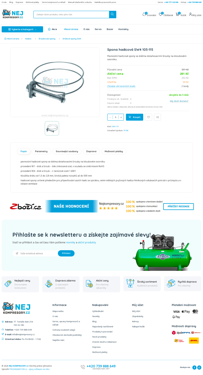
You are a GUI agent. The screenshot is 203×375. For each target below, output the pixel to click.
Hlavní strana (71, 29)
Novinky (96, 316)
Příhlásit (66, 253)
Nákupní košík (138, 326)
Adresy (135, 321)
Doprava (19, 2)
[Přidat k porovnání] (157, 117)
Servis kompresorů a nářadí (53, 2)
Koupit (136, 117)
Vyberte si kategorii (22, 29)
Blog (11, 2)
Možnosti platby (32, 2)
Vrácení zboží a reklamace (104, 341)
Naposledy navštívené (102, 326)
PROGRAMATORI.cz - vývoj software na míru (29, 369)
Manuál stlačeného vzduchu (80, 2)
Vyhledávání (97, 311)
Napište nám (58, 340)
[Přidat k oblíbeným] (148, 117)
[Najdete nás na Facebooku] (194, 367)
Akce (54, 29)
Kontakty (123, 29)
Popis (24, 151)
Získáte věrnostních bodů (121, 86)
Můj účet (136, 311)
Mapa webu (58, 311)
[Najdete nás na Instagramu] (199, 367)
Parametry (41, 151)
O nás (4, 2)
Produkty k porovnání (102, 331)
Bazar (110, 29)
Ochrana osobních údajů (63, 329)
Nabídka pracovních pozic (105, 2)
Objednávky (137, 316)
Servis (98, 29)
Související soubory (67, 151)
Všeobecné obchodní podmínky (67, 335)
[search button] (112, 14)
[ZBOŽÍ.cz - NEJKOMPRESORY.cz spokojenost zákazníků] (101, 211)
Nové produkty (99, 336)
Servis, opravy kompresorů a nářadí (66, 323)
